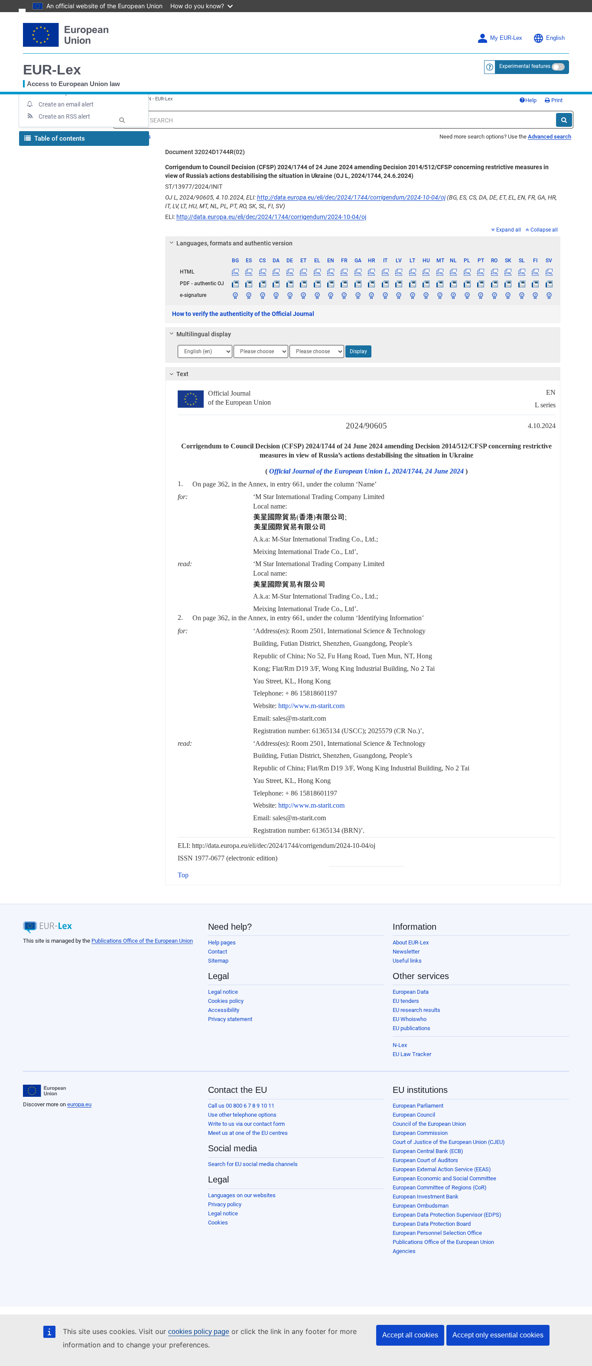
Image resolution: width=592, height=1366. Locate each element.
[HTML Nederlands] (453, 271)
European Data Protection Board (432, 1224)
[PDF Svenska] (549, 283)
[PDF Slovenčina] (507, 283)
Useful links (407, 960)
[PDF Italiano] (385, 283)
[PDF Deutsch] (289, 283)
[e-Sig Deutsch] (289, 295)
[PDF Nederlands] (453, 283)
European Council (414, 1114)
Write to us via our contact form (246, 1124)
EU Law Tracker (412, 1054)
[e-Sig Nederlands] (453, 295)
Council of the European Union (429, 1124)
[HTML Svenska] (549, 271)
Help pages (222, 942)
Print (556, 100)
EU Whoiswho (409, 1019)
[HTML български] (235, 271)
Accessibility (223, 1010)
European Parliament (418, 1105)
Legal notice (223, 992)
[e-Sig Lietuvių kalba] (412, 295)
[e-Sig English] (330, 295)
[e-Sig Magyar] (426, 295)
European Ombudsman (421, 1205)
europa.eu (79, 1104)
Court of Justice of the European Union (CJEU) (449, 1142)
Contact (217, 951)
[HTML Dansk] (276, 271)
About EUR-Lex (411, 942)
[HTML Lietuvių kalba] (412, 271)
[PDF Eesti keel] (303, 283)
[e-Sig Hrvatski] (371, 295)
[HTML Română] (494, 271)
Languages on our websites (242, 1195)
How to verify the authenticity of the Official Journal (243, 313)
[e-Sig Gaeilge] (357, 295)
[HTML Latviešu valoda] (398, 271)
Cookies (218, 1222)
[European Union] (44, 1091)
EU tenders (406, 1001)
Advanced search (549, 136)
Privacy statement (230, 1019)
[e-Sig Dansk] (276, 295)
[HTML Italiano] (385, 271)
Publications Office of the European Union (142, 941)
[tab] (363, 243)
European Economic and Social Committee (444, 1178)
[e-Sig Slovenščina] (521, 295)
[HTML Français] (344, 271)
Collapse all (544, 230)
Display (358, 351)
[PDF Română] (494, 283)
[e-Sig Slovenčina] (507, 295)
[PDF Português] (480, 283)
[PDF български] (235, 283)
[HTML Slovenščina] (521, 271)
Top (183, 875)
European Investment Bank (426, 1196)
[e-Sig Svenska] (549, 295)
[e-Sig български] (235, 295)
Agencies (404, 1251)
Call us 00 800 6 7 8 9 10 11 (241, 1105)
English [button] (555, 38)
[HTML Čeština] (262, 271)
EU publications (411, 1028)
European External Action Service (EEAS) (442, 1169)
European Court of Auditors (425, 1160)
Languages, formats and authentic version (234, 243)
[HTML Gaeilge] (357, 271)
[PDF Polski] (466, 283)
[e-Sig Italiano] (385, 295)
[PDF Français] (344, 283)
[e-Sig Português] (480, 295)
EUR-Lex (52, 69)
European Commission (420, 1133)
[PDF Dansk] (276, 283)
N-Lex (400, 1045)
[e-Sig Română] (494, 295)
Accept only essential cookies (497, 1335)
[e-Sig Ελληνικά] (316, 295)
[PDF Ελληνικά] (316, 283)
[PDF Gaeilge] (357, 283)
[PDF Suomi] (535, 283)
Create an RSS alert (64, 116)
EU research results (416, 1010)
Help (531, 100)
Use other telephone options (242, 1114)
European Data (411, 992)
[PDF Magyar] (426, 283)
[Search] (564, 120)
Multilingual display (203, 334)
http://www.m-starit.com (311, 705)
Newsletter (406, 951)
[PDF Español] (248, 283)
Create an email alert (66, 104)
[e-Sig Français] (344, 295)
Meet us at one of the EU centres (248, 1133)
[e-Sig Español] (248, 295)
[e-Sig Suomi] (535, 295)
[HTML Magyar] (426, 271)
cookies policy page (198, 1331)
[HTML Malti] (439, 271)
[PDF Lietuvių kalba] (412, 283)
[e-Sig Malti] (439, 295)
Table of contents (59, 138)
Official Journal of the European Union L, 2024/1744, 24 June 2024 (366, 471)
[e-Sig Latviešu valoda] (398, 295)
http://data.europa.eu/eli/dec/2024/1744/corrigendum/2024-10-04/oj (351, 197)
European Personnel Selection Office (437, 1233)
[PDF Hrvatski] (371, 283)
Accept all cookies (410, 1335)
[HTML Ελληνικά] (316, 271)
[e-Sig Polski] (466, 295)
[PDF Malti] (439, 283)
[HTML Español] (248, 271)
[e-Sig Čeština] (262, 295)
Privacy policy (224, 1204)
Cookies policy (226, 1001)
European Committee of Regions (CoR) (440, 1187)
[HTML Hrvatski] (371, 271)
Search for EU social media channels (253, 1164)
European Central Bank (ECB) (428, 1151)
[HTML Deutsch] (289, 271)
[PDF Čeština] (262, 283)
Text (182, 373)
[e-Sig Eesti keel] (303, 295)
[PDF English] (330, 283)
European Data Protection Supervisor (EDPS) (447, 1214)
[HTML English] (330, 271)
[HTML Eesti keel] (303, 271)
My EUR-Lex (506, 38)
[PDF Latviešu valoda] (398, 283)
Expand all (508, 230)
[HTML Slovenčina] (507, 271)
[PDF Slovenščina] (521, 283)
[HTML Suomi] (535, 271)
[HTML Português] (480, 271)
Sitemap (218, 960)
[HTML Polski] (466, 271)
